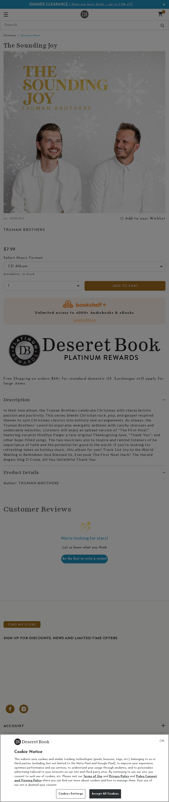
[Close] (162, 741)
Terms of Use (92, 776)
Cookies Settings (71, 793)
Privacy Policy (119, 776)
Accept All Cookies (105, 793)
